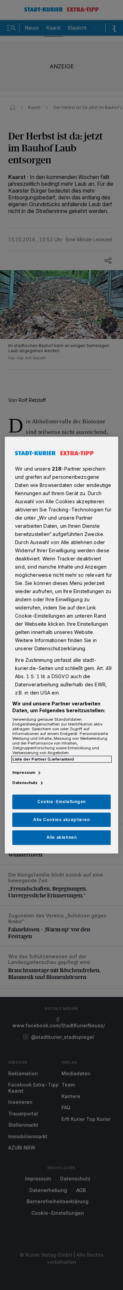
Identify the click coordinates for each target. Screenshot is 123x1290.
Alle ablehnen (61, 837)
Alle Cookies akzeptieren (61, 819)
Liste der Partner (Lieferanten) (43, 759)
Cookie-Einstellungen (61, 801)
